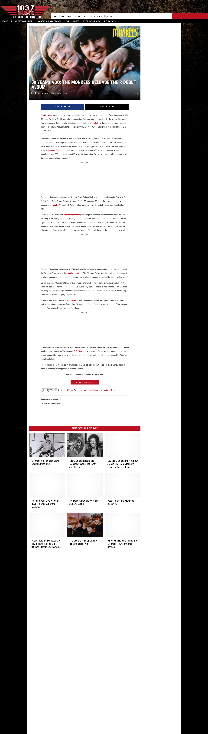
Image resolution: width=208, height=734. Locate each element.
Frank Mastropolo (42, 93)
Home (55, 16)
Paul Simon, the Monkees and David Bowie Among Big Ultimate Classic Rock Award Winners (45, 543)
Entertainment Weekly (72, 214)
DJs (69, 16)
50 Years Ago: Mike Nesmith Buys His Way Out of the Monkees (45, 503)
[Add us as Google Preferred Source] (151, 16)
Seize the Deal (96, 16)
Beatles (56, 205)
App (62, 16)
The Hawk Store (110, 21)
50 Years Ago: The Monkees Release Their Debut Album (90, 390)
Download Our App (72, 21)
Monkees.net (73, 273)
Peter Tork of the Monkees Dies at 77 (120, 502)
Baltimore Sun (53, 150)
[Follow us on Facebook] (157, 16)
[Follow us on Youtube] (169, 16)
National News (56, 403)
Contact (109, 16)
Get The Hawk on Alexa (91, 21)
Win (85, 16)
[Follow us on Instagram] (163, 16)
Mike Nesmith (72, 300)
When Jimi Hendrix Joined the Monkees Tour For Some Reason (122, 543)
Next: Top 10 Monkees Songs (84, 382)
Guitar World (79, 351)
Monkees (48, 115)
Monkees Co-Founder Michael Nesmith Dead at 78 (46, 462)
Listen (77, 16)
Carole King (96, 123)
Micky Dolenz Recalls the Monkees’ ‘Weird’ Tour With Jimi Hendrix (82, 463)
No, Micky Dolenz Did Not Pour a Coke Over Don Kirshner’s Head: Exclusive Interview (122, 463)
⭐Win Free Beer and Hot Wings (49, 21)
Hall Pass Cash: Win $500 (23, 21)
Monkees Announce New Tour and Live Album (84, 502)
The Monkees (56, 399)
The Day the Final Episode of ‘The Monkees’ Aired (83, 542)
